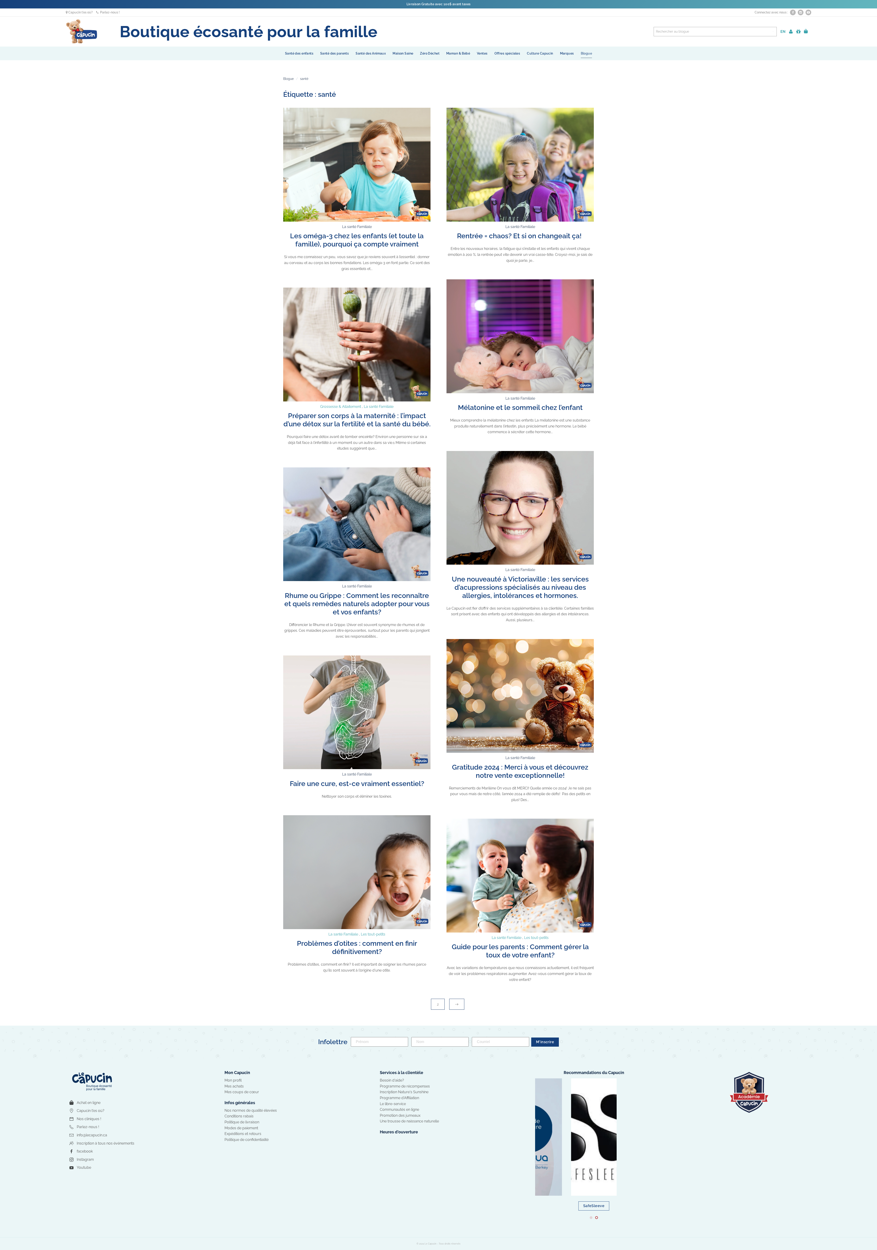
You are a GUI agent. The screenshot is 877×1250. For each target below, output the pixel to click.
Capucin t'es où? (80, 12)
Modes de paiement (241, 1128)
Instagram (85, 1159)
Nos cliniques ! (89, 1119)
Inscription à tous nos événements (105, 1143)
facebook (85, 1151)
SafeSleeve (594, 1206)
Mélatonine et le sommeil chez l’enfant (520, 407)
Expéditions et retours (243, 1134)
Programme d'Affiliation (399, 1098)
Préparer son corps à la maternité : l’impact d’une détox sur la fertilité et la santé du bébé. (357, 420)
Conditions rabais (239, 1116)
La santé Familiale (357, 227)
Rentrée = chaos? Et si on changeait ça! (520, 236)
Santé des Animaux (371, 53)
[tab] (591, 1217)
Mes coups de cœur (242, 1092)
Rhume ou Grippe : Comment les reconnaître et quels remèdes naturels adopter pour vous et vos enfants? (357, 604)
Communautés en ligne (399, 1109)
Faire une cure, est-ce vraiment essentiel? (357, 784)
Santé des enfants (299, 53)
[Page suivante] (456, 1004)
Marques (567, 53)
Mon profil (233, 1080)
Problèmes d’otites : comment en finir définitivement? (357, 947)
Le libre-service (393, 1104)
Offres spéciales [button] (507, 53)
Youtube (84, 1167)
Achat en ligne (88, 1103)
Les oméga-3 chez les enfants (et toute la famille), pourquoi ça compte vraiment (357, 240)
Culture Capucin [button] (540, 53)
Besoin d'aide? (392, 1080)
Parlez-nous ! (109, 12)
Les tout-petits (373, 934)
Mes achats (234, 1086)
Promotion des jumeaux (400, 1115)
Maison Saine (403, 53)
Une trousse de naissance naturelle (409, 1121)
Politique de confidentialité (247, 1139)
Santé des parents (334, 53)
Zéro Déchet (429, 53)
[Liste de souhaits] (798, 31)
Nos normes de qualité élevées (251, 1110)
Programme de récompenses (405, 1086)
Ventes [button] (482, 53)
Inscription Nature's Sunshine (404, 1092)
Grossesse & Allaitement (340, 406)
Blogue (586, 53)
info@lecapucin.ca (92, 1135)
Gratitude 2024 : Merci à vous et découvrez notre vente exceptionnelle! (520, 771)
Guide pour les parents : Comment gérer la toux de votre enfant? (520, 951)
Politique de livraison (242, 1122)
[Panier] (806, 31)
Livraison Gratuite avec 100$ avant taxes (439, 4)
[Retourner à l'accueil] (81, 31)
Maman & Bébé (458, 53)
